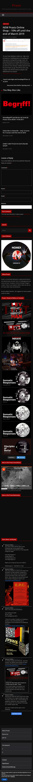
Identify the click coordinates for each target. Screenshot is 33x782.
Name (3, 188)
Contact (4, 760)
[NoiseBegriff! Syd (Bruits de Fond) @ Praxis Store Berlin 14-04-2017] (16, 95)
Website (3, 203)
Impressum (5, 763)
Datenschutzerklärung (8, 767)
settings (13, 776)
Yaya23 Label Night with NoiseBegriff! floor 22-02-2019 (16, 80)
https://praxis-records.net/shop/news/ (12, 73)
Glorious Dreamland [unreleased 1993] (14, 490)
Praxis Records (4, 490)
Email (3, 196)
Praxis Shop (5, 23)
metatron (14, 37)
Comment (4, 168)
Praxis (16, 5)
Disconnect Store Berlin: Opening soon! (18, 85)
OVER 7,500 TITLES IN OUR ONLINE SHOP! (15, 145)
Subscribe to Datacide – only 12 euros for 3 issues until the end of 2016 (16, 132)
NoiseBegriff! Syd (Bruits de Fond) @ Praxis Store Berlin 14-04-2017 (15, 118)
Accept (4, 779)
